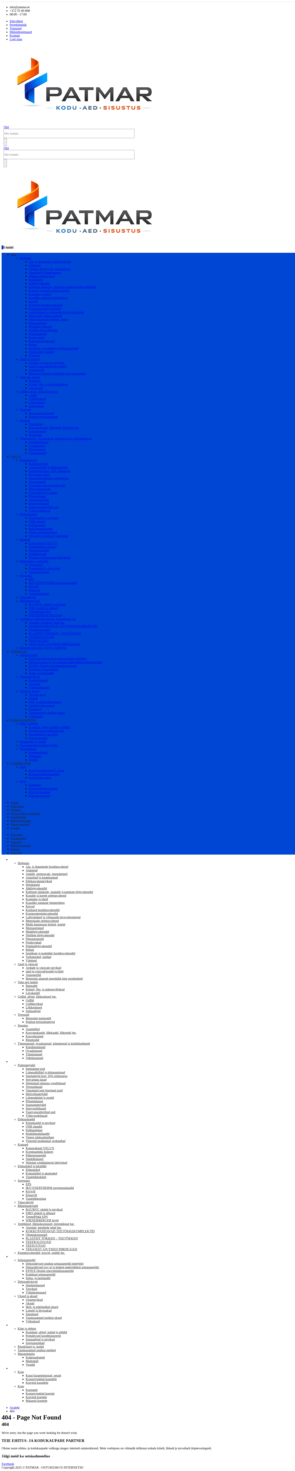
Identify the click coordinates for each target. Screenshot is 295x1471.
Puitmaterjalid (28, 460)
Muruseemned (38, 323)
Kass (23, 767)
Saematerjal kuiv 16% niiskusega (49, 471)
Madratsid (35, 756)
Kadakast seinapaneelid (43, 669)
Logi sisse (16, 39)
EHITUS (16, 456)
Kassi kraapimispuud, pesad (46, 770)
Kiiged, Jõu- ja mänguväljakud (48, 384)
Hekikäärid (36, 279)
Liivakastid (36, 388)
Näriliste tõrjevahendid (43, 330)
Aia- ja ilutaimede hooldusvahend (50, 261)
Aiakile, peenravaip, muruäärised (49, 269)
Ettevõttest (16, 21)
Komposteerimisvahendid (45, 308)
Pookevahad (36, 337)
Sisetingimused (38, 680)
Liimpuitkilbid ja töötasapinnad (48, 467)
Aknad (33, 698)
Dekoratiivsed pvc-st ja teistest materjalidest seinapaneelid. (65, 662)
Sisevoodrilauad (39, 503)
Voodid (33, 759)
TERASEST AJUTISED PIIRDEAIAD (54, 644)
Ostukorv (16, 809)
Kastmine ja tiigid (40, 294)
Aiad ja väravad (30, 359)
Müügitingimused (21, 32)
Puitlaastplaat (37, 525)
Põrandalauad (37, 496)
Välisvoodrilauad (39, 510)
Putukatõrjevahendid (42, 341)
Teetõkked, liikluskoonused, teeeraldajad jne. (48, 619)
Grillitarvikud (37, 399)
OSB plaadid (37, 521)
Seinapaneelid (28, 655)
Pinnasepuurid (38, 334)
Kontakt (15, 35)
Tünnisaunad (37, 449)
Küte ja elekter (29, 723)
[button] (6, 127)
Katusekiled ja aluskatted (44, 568)
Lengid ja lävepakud (42, 705)
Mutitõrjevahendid (40, 326)
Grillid (33, 395)
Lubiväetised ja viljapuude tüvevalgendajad (56, 312)
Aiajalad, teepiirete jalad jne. (47, 622)
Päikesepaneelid (39, 550)
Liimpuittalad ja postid (43, 492)
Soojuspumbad (38, 738)
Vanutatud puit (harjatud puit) (47, 485)
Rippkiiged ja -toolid (33, 741)
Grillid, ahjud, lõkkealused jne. (39, 391)
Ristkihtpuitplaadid (41, 528)
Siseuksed (35, 709)
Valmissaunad (37, 453)
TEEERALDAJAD (41, 637)
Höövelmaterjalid (40, 489)
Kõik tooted (17, 806)
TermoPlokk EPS (40, 611)
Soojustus (26, 575)
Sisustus (25, 420)
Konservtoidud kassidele (44, 774)
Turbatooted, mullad (41, 352)
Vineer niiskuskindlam (43, 532)
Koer (23, 781)
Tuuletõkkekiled (39, 572)
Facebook (8, 1464)
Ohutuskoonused (39, 629)
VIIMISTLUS (19, 651)
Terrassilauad (37, 482)
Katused (25, 539)
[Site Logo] (88, 123)
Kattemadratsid (38, 752)
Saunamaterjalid (39, 500)
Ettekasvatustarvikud (42, 276)
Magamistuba (28, 749)
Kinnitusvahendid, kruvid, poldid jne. (43, 648)
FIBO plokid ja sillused (43, 608)
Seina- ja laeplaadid (41, 673)
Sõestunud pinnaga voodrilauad (49, 478)
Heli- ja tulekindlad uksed (45, 702)
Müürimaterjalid (30, 601)
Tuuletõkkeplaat (39, 593)
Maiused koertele (39, 795)
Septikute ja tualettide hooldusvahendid (53, 348)
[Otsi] (5, 142)
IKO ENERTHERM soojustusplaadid (53, 583)
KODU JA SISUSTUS (23, 720)
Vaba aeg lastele (30, 377)
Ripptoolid (35, 435)
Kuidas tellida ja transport (25, 813)
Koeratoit (35, 785)
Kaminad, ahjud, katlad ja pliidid (49, 727)
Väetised (34, 355)
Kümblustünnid (38, 442)
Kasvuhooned (37, 431)
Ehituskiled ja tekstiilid (34, 561)
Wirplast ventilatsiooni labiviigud (49, 557)
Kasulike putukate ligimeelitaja (48, 297)
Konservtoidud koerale (43, 788)
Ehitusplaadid (28, 514)
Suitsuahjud (36, 406)
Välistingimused (39, 687)
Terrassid (25, 409)
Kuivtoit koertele (39, 792)
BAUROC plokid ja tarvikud (47, 604)
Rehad (33, 344)
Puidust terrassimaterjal (43, 417)
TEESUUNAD (39, 640)
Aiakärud (35, 265)
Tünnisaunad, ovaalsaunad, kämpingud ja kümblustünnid (56, 438)
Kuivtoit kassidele (40, 777)
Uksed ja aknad (29, 691)
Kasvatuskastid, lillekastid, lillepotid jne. (54, 427)
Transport (16, 28)
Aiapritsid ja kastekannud (45, 272)
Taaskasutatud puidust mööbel (39, 745)
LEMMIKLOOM (20, 763)
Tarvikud (34, 684)
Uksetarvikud (37, 694)
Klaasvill (34, 590)
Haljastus (25, 258)
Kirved (33, 301)
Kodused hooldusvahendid (46, 305)
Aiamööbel (36, 424)
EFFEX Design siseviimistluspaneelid (53, 666)
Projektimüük (18, 24)
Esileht (14, 802)
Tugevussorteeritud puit (43, 507)
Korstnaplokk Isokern (42, 546)
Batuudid (34, 380)
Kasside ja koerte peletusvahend (49, 290)
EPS (31, 579)
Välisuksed (36, 716)
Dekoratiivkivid (30, 676)
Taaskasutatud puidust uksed (47, 712)
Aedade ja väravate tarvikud (46, 362)
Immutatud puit (38, 463)
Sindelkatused (37, 554)
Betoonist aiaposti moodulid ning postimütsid (57, 373)
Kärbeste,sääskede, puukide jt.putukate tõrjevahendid (62, 287)
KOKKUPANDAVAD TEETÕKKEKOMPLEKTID (63, 626)
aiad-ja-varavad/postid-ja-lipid (47, 366)
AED (13, 254)
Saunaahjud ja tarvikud (43, 734)
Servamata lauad (39, 474)
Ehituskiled (36, 565)
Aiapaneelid (36, 370)
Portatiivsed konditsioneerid (46, 730)
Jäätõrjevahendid (39, 283)
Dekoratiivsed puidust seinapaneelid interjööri (57, 658)
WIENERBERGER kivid (45, 615)
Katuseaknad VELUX (43, 543)
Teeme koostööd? (20, 824)
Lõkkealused (37, 402)
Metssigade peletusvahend (45, 316)
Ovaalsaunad (37, 445)
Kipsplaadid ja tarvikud (43, 518)
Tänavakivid (28, 597)
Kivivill (33, 586)
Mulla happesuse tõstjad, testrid (48, 319)
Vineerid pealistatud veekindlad (48, 536)
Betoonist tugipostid (41, 413)
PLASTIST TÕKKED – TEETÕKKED (55, 633)
